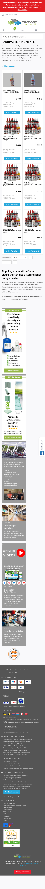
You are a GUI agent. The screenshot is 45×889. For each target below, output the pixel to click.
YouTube (12, 599)
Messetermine (8, 478)
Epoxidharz (6, 739)
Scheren (12, 754)
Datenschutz (7, 818)
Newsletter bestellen (13, 631)
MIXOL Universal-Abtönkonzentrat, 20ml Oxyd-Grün (33, 184)
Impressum (6, 816)
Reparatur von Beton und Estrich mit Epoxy (15, 782)
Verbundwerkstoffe (15, 36)
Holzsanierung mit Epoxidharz (12, 778)
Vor (23, 262)
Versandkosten (8, 480)
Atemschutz (26, 752)
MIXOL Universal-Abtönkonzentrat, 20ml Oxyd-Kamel (12, 230)
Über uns (6, 470)
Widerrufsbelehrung (9, 812)
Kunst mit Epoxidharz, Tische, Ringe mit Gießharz (17, 784)
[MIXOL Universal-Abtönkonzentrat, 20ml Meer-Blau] (33, 126)
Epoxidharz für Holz (15, 741)
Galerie (18, 670)
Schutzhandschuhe (17, 752)
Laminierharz (22, 739)
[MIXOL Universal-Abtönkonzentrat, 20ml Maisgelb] (12, 126)
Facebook (6, 599)
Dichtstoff (12, 746)
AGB (4, 814)
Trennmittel (19, 746)
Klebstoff (6, 746)
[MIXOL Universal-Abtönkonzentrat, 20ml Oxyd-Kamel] (12, 219)
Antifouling (13, 744)
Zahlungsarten (23, 692)
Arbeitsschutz (7, 752)
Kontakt (6, 482)
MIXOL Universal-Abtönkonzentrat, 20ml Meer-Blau (33, 138)
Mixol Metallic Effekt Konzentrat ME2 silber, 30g (32, 91)
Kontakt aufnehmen (10, 537)
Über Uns (7, 672)
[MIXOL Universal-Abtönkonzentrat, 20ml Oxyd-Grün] (33, 172)
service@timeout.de (30, 863)
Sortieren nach (6, 257)
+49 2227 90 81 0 (12, 14)
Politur (19, 744)
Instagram (18, 597)
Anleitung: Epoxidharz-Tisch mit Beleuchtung (16, 786)
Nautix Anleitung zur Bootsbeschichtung (15, 788)
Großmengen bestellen (10, 526)
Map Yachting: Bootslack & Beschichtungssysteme (18, 768)
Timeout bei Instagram (10, 483)
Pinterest (7, 601)
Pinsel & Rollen (8, 750)
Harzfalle (15, 748)
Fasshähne (18, 754)
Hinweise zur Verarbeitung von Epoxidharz (15, 775)
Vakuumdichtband (24, 748)
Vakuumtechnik (7, 748)
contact (10, 722)
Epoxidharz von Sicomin (10, 762)
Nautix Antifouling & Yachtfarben (13, 766)
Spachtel (24, 754)
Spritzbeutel (23, 750)
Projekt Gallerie (8, 476)
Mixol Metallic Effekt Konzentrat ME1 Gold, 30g (11, 91)
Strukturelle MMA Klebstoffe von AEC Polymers (17, 764)
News (26, 670)
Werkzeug (6, 754)
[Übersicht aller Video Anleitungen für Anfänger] (14, 494)
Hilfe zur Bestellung (9, 803)
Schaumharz (14, 739)
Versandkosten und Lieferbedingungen (14, 805)
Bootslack (6, 744)
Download (7, 670)
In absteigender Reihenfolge (31, 257)
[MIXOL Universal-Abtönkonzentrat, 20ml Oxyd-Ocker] (33, 219)
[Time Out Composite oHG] (22, 856)
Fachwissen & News (10, 472)
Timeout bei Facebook (10, 485)
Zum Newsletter (13, 792)
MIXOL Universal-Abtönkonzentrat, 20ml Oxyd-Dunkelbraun (12, 184)
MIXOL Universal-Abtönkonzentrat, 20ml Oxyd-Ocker (33, 230)
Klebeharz (29, 739)
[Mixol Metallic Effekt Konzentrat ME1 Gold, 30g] (12, 80)
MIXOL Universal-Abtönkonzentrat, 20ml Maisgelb (10, 138)
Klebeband (16, 750)
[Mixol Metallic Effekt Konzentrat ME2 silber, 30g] (33, 80)
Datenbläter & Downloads (12, 474)
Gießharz (6, 741)
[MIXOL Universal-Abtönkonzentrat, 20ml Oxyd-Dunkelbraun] (12, 172)
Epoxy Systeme (25, 741)
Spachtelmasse (25, 744)
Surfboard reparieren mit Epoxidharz (13, 780)
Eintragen (7, 643)
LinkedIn (18, 599)
